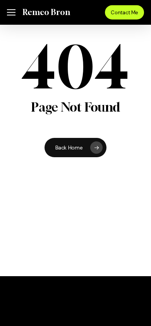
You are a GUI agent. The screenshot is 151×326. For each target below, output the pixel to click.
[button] (11, 12)
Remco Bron (46, 12)
